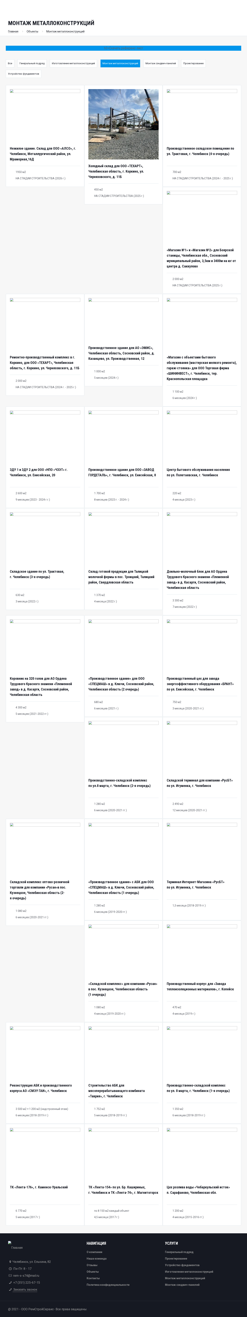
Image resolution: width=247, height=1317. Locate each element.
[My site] (15, 1248)
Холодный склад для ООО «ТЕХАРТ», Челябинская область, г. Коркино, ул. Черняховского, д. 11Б (116, 171)
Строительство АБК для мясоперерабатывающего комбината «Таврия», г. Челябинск (116, 1090)
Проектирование (193, 63)
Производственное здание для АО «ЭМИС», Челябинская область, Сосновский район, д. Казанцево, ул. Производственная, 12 (121, 353)
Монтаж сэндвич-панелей (160, 63)
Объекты (32, 31)
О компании (94, 1252)
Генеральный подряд (32, 63)
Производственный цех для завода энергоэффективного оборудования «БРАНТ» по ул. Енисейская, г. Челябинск (200, 683)
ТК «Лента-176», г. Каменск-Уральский (39, 1187)
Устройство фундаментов (23, 73)
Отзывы (92, 1265)
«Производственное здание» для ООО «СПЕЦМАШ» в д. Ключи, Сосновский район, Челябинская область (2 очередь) (121, 683)
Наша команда (97, 1258)
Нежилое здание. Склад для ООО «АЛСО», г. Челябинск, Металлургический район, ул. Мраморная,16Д (43, 153)
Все (10, 63)
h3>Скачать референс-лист (123, 48)
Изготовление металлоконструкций (73, 63)
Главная (13, 31)
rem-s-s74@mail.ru (26, 1275)
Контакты (93, 1278)
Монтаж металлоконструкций (65, 31)
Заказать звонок (25, 1289)
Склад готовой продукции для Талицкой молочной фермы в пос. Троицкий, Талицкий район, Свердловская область (121, 576)
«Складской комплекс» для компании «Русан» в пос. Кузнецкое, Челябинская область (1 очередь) (122, 989)
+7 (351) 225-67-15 (26, 1282)
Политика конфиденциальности (108, 1284)
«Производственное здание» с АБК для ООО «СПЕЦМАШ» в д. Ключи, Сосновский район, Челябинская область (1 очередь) (121, 887)
